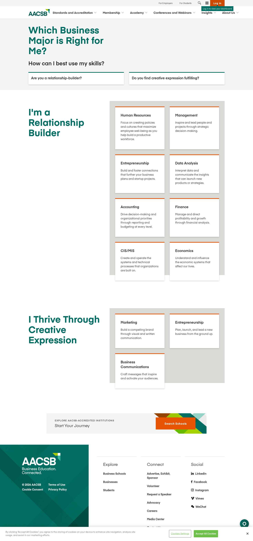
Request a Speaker (159, 494)
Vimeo (200, 498)
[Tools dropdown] (207, 3)
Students (108, 490)
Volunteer (153, 486)
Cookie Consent (32, 489)
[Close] (247, 533)
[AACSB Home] (39, 12)
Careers (152, 511)
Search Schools (176, 423)
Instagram (202, 490)
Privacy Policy (57, 489)
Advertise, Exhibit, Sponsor (158, 475)
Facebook (200, 482)
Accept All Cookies (206, 533)
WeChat (201, 506)
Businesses (110, 482)
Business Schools (114, 473)
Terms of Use (56, 484)
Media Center (155, 519)
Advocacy (153, 502)
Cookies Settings (180, 533)
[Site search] (199, 3)
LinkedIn (201, 473)
